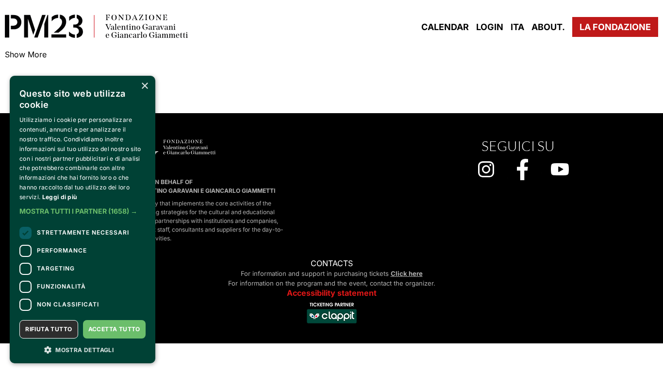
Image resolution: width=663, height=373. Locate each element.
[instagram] (486, 170)
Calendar (445, 27)
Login (489, 27)
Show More (26, 54)
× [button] (144, 86)
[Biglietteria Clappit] (331, 324)
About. (548, 27)
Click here (407, 273)
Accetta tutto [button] (114, 329)
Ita (517, 27)
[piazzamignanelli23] (96, 27)
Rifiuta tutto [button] (48, 329)
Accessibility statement (332, 293)
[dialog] (82, 219)
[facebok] (522, 170)
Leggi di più (59, 197)
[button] (82, 211)
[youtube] (560, 170)
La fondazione (615, 27)
